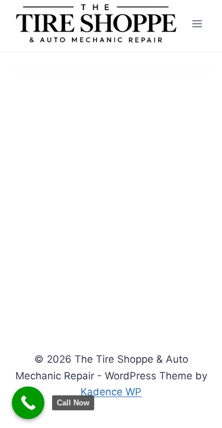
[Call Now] (28, 402)
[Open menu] (197, 23)
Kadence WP (111, 392)
